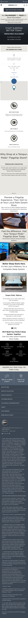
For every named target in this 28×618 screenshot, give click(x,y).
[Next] (26, 252)
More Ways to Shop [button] (7, 415)
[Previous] (2, 252)
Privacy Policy (5, 431)
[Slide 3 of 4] (14, 328)
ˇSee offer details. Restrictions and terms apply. (14, 495)
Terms (4, 613)
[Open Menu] (1, 5)
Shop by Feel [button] (5, 387)
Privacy (23, 612)
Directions (14, 72)
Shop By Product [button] (6, 395)
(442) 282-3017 (14, 77)
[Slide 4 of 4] (16, 328)
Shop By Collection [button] (7, 391)
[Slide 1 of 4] (12, 328)
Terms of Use (12, 431)
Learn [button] (3, 407)
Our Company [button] (5, 411)
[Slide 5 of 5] (15, 193)
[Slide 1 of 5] (12, 193)
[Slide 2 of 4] (13, 328)
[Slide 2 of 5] (13, 193)
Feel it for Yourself (21, 380)
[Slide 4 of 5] (14, 193)
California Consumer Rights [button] (10, 403)
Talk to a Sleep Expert (7, 380)
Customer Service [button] (6, 399)
